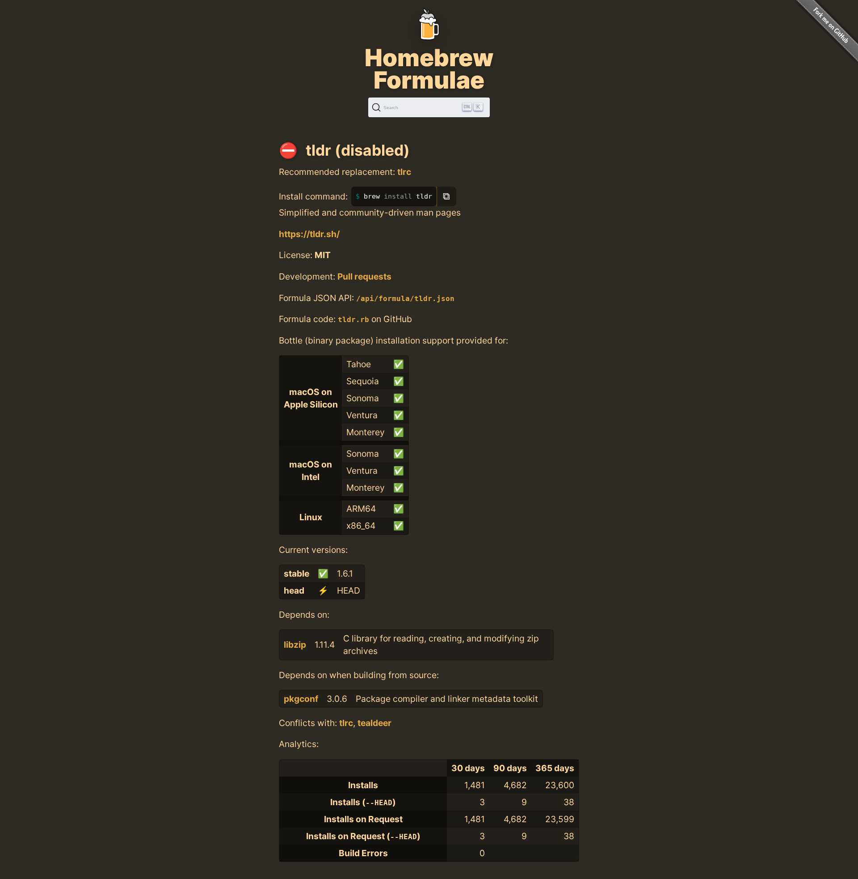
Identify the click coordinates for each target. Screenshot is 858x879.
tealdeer (374, 723)
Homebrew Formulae (429, 68)
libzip (295, 644)
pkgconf (301, 698)
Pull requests (364, 276)
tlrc (404, 171)
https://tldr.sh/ (309, 234)
